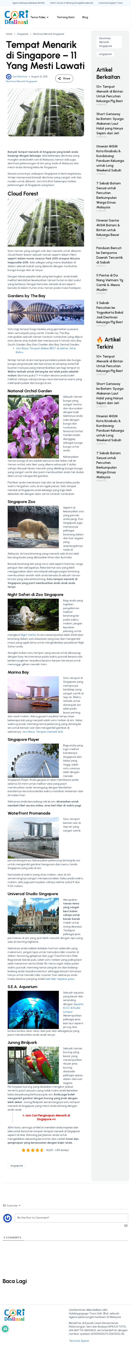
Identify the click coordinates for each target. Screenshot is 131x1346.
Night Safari (28, 634)
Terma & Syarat (79, 1340)
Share (66, 78)
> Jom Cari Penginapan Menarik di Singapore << (46, 1117)
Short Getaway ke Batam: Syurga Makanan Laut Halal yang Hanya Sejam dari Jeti (109, 123)
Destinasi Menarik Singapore (48, 34)
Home (9, 34)
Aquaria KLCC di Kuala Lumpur (73, 1007)
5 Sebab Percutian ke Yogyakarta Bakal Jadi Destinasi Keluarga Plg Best (109, 312)
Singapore (22, 34)
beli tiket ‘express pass (60, 979)
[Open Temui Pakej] (47, 17)
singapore (16, 1165)
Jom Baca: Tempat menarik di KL (43, 731)
